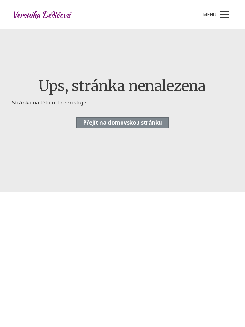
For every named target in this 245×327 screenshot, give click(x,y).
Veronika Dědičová (41, 15)
